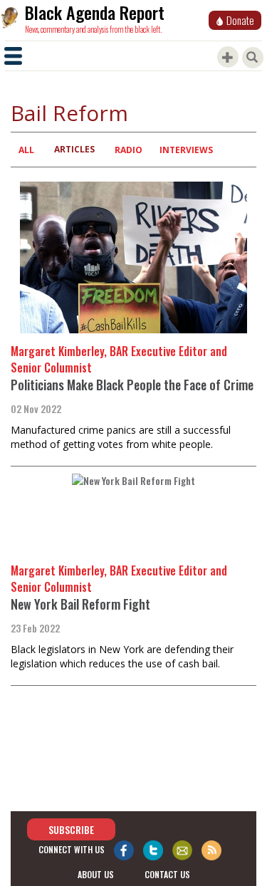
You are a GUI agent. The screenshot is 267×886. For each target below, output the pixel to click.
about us (96, 874)
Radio (128, 150)
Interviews (186, 150)
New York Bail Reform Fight (80, 604)
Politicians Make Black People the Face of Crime (132, 384)
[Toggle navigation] (13, 56)
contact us (167, 874)
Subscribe (71, 829)
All (26, 150)
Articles (74, 149)
